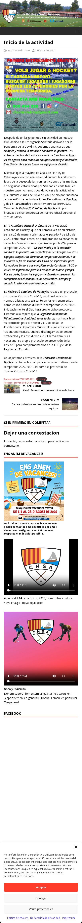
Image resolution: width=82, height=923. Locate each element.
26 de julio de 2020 (19, 50)
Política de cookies (17, 918)
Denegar (41, 898)
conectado (40, 441)
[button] (76, 847)
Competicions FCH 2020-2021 (19, 379)
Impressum (68, 918)
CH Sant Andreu (45, 50)
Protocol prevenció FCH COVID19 (21, 382)
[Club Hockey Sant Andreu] (41, 24)
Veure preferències (41, 909)
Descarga (41, 379)
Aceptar (41, 887)
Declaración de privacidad (45, 918)
